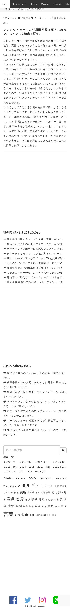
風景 (54, 515)
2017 (39, 462)
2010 (22, 471)
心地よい (57, 492)
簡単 (31, 506)
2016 (56, 462)
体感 (11, 492)
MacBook (61, 479)
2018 (23, 462)
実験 (48, 492)
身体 (32, 515)
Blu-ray (20, 478)
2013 (40, 466)
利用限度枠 (60, 18)
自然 (51, 506)
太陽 (43, 492)
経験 (44, 506)
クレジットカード (43, 18)
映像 (34, 499)
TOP (5, 4)
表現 (64, 506)
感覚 (20, 499)
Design (57, 4)
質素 (24, 515)
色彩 (57, 506)
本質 (48, 499)
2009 (38, 471)
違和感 (39, 515)
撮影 (28, 499)
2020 (7, 462)
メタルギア (28, 485)
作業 (16, 492)
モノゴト (47, 485)
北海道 (30, 492)
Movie (45, 4)
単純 (38, 492)
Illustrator (46, 478)
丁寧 (56, 486)
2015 (7, 466)
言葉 (8, 514)
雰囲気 (47, 515)
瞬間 (19, 506)
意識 (11, 499)
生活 (11, 506)
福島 (25, 506)
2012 (56, 466)
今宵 (5, 492)
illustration (18, 4)
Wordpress (9, 486)
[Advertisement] (35, 191)
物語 (60, 499)
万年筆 (63, 486)
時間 (42, 499)
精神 (38, 506)
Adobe (8, 478)
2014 (23, 466)
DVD (32, 478)
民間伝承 (25, 18)
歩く (53, 499)
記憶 (18, 515)
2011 (7, 471)
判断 (23, 492)
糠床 (5, 23)
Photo (33, 4)
